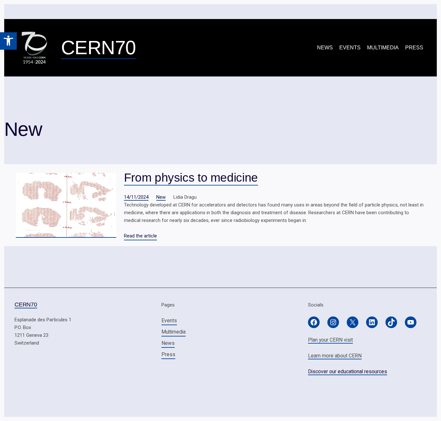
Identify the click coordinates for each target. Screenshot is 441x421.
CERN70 (98, 47)
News (325, 47)
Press (414, 47)
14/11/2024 (136, 197)
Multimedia (383, 47)
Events (350, 47)
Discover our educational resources (347, 371)
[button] (8, 41)
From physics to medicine (191, 177)
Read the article (140, 236)
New (161, 197)
